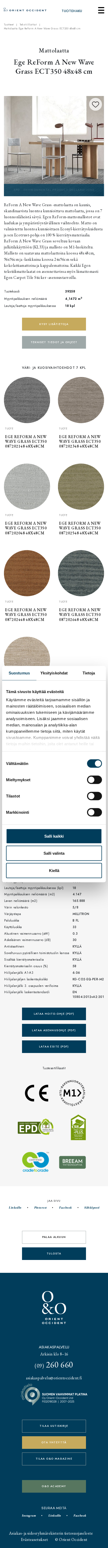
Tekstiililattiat (28, 24)
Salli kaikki (54, 836)
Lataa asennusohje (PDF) (54, 1030)
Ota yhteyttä (54, 1442)
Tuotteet (9, 24)
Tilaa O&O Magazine (54, 1459)
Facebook (65, 1207)
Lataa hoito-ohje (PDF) (54, 1014)
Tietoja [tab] (89, 673)
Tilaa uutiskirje (54, 1426)
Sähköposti (91, 1207)
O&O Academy (54, 1486)
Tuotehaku (72, 11)
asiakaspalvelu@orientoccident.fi (54, 1378)
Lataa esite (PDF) (54, 1047)
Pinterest (40, 1207)
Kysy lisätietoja (53, 324)
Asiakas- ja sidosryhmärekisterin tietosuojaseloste (51, 1533)
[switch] (94, 779)
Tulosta (54, 1254)
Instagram (29, 1515)
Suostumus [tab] (19, 673)
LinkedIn (15, 1207)
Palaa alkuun (54, 1237)
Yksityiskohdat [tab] (54, 673)
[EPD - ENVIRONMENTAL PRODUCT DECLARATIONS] (54, 145)
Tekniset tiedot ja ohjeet (54, 342)
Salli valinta (54, 853)
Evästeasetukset (34, 1539)
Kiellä (54, 870)
